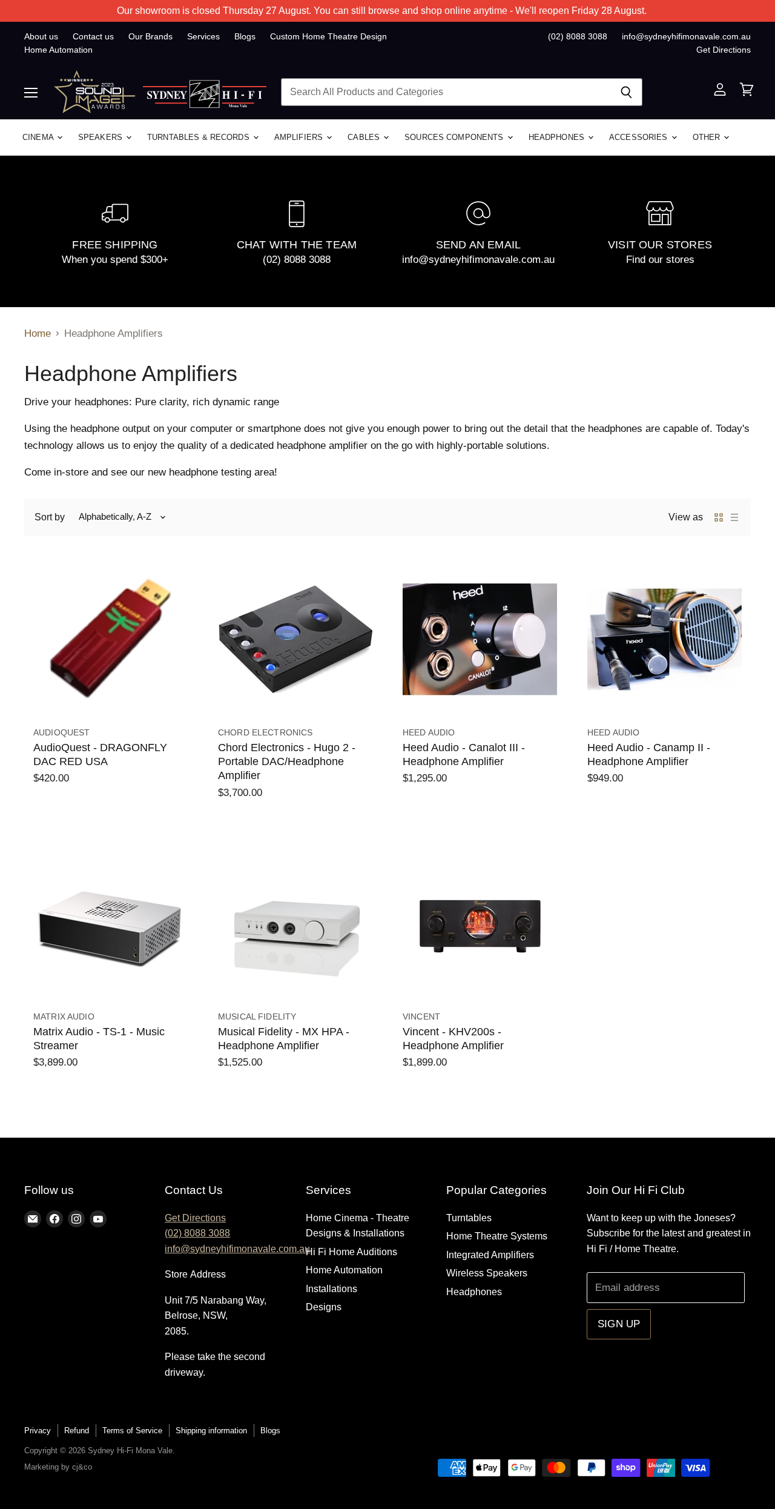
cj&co (82, 1466)
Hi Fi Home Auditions (351, 1252)
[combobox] (445, 92)
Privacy (37, 1430)
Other (708, 137)
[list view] (734, 517)
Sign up (619, 1324)
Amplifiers (299, 137)
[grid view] (719, 517)
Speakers (101, 137)
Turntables (469, 1218)
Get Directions (723, 50)
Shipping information (211, 1430)
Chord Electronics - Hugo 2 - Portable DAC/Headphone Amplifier (286, 761)
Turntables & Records (199, 137)
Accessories (639, 137)
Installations (331, 1289)
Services (203, 36)
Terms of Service (132, 1430)
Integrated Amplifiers (490, 1255)
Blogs (245, 36)
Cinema (39, 137)
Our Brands (150, 36)
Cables (365, 137)
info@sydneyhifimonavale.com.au (686, 36)
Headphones (558, 137)
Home (37, 333)
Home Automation (58, 50)
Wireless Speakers (486, 1273)
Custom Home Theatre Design (328, 36)
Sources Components (455, 137)
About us (41, 36)
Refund (76, 1430)
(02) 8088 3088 (577, 36)
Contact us (93, 36)
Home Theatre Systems (496, 1236)
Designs (323, 1307)
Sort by (50, 517)
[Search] (626, 92)
